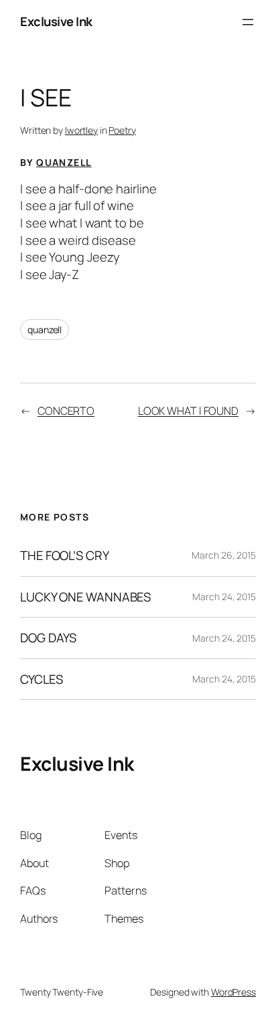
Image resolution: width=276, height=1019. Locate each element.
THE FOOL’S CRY (64, 556)
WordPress (233, 992)
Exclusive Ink (56, 21)
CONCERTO (66, 410)
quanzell (44, 329)
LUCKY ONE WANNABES (85, 597)
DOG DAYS (48, 638)
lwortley (81, 130)
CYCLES (41, 679)
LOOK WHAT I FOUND (188, 410)
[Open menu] (248, 22)
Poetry (122, 130)
